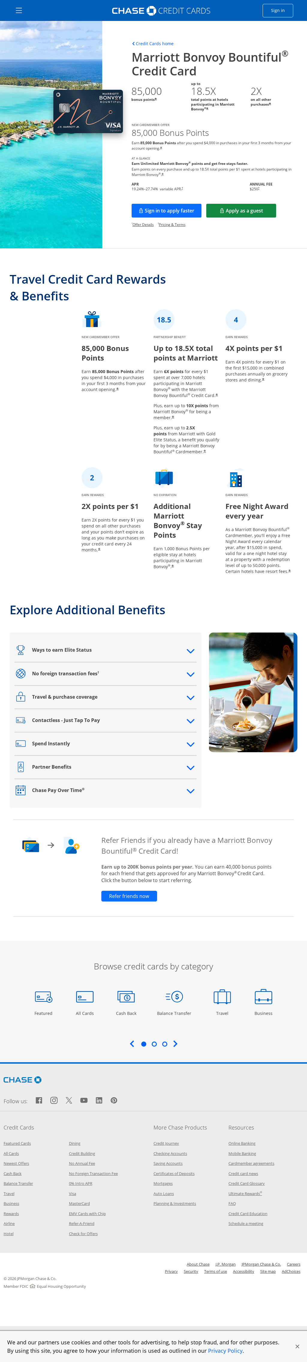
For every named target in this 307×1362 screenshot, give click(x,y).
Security (191, 1271)
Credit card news (243, 1173)
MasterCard (79, 1203)
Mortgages (163, 1183)
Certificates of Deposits (174, 1173)
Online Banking (241, 1143)
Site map (268, 1271)
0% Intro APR (80, 1183)
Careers (293, 1264)
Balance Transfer (174, 1013)
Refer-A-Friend (81, 1223)
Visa (72, 1193)
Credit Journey (166, 1143)
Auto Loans (164, 1193)
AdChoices (291, 1271)
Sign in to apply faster (173, 212)
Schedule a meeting (245, 1223)
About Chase (198, 1264)
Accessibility (243, 1271)
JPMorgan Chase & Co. (261, 1264)
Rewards (11, 1213)
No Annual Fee (82, 1163)
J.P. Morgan (226, 1264)
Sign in (282, 10)
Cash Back (126, 1013)
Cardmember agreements (251, 1163)
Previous (132, 1044)
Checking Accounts (170, 1153)
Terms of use (215, 1271)
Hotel (8, 1233)
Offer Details (143, 224)
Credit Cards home (155, 43)
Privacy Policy (225, 1350)
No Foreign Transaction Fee (93, 1173)
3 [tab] (164, 1044)
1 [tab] (143, 1044)
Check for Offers (83, 1233)
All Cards (85, 1013)
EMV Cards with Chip (87, 1213)
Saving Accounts (168, 1163)
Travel (224, 1013)
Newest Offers (16, 1163)
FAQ (232, 1203)
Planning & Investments (175, 1203)
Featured (44, 1013)
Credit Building (82, 1153)
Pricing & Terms (172, 224)
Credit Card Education (247, 1213)
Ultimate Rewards (245, 1193)
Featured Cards (17, 1143)
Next (175, 1044)
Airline (9, 1223)
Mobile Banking (242, 1153)
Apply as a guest (251, 212)
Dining (74, 1143)
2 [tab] (154, 1044)
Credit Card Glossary (246, 1183)
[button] (297, 1346)
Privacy (171, 1271)
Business (264, 1013)
